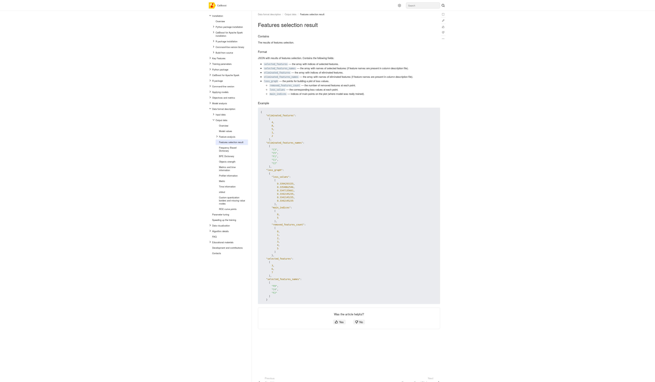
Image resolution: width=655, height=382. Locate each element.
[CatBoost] (218, 5)
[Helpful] (443, 27)
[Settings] (399, 5)
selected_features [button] (275, 64)
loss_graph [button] (271, 81)
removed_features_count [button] (285, 85)
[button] (429, 112)
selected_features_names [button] (280, 68)
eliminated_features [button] (277, 72)
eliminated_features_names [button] (281, 77)
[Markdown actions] (443, 38)
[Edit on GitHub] (443, 20)
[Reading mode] (443, 14)
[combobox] (423, 5)
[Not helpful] (443, 32)
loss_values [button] (277, 89)
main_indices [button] (278, 94)
